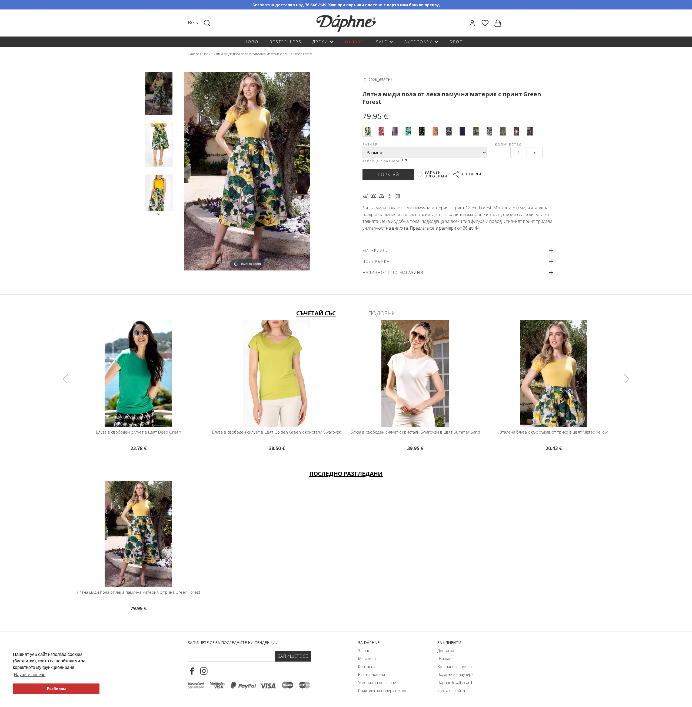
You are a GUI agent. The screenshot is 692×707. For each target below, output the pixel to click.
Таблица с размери (382, 161)
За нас (364, 650)
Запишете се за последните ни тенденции (233, 642)
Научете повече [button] (29, 674)
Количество (508, 144)
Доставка (445, 650)
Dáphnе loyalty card (454, 682)
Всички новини (371, 674)
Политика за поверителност (383, 690)
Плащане (445, 658)
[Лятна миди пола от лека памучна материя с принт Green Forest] (158, 93)
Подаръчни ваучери (455, 674)
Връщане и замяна (454, 666)
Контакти (366, 666)
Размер (370, 144)
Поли (206, 54)
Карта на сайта (451, 690)
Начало (193, 54)
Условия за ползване (377, 682)
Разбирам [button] (56, 688)
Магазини (367, 658)
